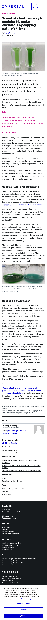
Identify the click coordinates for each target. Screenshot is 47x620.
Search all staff (7, 549)
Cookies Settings (23, 603)
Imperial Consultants (9, 565)
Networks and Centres (10, 545)
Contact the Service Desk (11, 512)
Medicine (5, 530)
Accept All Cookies (23, 616)
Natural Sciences (8, 532)
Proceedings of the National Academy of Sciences (22, 205)
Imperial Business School (10, 534)
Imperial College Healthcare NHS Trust (15, 563)
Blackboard (6, 510)
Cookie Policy (26, 599)
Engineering (6, 527)
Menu (43, 8)
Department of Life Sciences (12, 481)
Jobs (4, 514)
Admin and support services (11, 543)
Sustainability (7, 495)
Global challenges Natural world (13, 489)
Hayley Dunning (9, 33)
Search (35, 8)
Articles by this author (11, 433)
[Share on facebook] (3, 443)
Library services (7, 516)
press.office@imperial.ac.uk (16, 431)
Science (12, 14)
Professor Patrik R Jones (10, 451)
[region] (23, 602)
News (4, 14)
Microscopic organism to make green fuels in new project (21, 471)
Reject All (23, 609)
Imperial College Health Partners (13, 561)
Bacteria (5, 492)
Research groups (8, 547)
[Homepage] (16, 6)
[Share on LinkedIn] (6, 443)
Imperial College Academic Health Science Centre (19, 559)
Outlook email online (9, 518)
